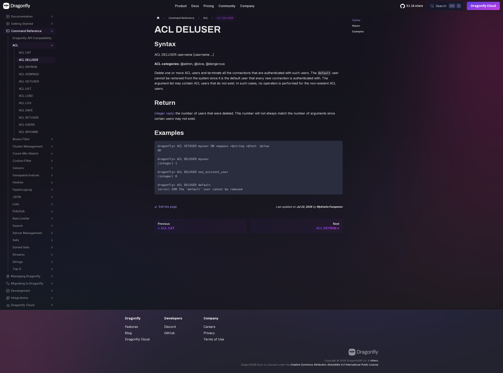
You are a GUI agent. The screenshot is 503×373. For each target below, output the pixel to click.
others (374, 360)
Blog (128, 333)
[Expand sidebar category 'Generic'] (51, 168)
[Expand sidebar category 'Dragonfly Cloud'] (51, 305)
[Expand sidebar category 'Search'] (51, 226)
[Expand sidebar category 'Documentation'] (51, 16)
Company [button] (247, 6)
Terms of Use (214, 339)
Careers (209, 327)
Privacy (209, 333)
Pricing (209, 6)
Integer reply (164, 113)
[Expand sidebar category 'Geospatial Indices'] (51, 175)
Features (131, 327)
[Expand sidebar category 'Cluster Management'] (51, 146)
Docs (195, 6)
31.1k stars (414, 5)
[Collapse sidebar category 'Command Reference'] (51, 31)
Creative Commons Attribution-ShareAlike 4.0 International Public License (334, 364)
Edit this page (168, 206)
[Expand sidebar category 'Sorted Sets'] (51, 247)
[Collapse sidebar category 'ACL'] (51, 45)
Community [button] (226, 6)
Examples (358, 31)
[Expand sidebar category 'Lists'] (51, 204)
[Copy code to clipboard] (338, 145)
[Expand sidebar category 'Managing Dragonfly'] (51, 276)
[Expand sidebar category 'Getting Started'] (51, 24)
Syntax (356, 20)
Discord (170, 327)
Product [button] (181, 6)
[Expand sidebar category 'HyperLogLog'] (51, 189)
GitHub (169, 333)
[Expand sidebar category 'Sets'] (51, 240)
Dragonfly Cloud (483, 5)
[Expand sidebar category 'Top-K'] (51, 269)
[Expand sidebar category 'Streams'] (51, 254)
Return (356, 25)
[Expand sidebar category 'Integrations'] (51, 298)
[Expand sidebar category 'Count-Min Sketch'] (51, 153)
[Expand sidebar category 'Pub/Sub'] (51, 211)
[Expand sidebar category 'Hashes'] (51, 182)
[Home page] (158, 18)
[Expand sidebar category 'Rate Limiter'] (51, 218)
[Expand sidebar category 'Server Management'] (51, 233)
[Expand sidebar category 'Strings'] (51, 262)
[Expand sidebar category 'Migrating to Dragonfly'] (51, 283)
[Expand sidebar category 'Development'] (51, 291)
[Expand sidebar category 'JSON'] (51, 197)
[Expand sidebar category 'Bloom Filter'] (51, 139)
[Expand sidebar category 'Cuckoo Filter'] (51, 161)
